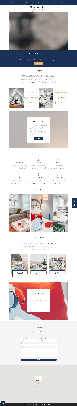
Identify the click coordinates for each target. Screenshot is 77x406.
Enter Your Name (24, 338)
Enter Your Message (24, 346)
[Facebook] (74, 201)
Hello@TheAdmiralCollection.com (38, 331)
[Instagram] (74, 205)
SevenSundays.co (48, 404)
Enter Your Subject (24, 342)
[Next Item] (66, 213)
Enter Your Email (43, 338)
